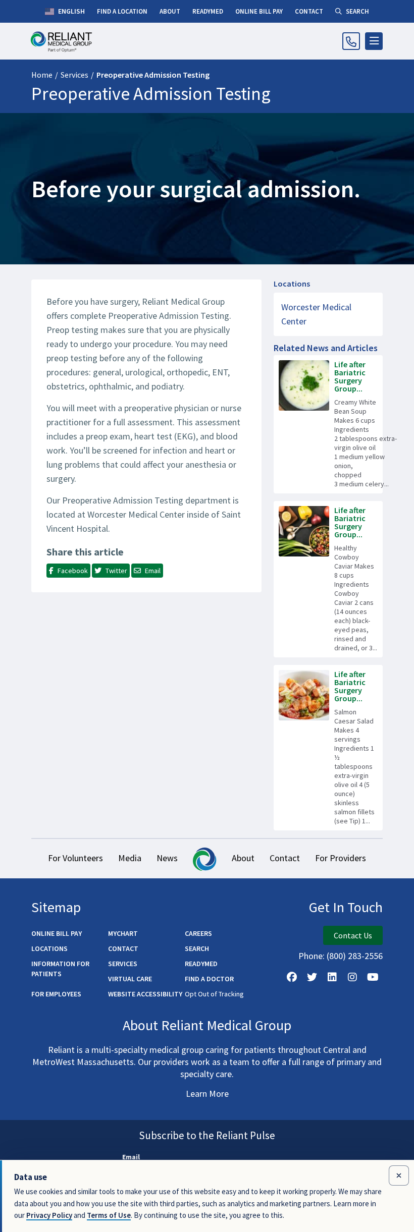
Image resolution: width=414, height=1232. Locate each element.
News (167, 858)
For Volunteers (75, 858)
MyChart (123, 933)
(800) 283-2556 (355, 956)
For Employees (56, 993)
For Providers (340, 858)
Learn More (207, 1093)
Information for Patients (60, 968)
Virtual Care (130, 978)
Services (74, 75)
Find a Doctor (209, 978)
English (71, 11)
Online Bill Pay (56, 933)
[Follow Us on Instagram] (352, 977)
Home (42, 75)
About (243, 858)
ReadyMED (201, 963)
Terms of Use (109, 1215)
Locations (49, 948)
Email (131, 1156)
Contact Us (353, 935)
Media (129, 858)
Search (197, 948)
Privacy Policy (49, 1215)
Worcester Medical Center (316, 314)
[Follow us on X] (312, 977)
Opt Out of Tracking (214, 993)
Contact (285, 858)
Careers (198, 933)
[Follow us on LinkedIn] (332, 977)
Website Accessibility (145, 993)
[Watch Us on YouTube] (373, 977)
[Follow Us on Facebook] (292, 977)
